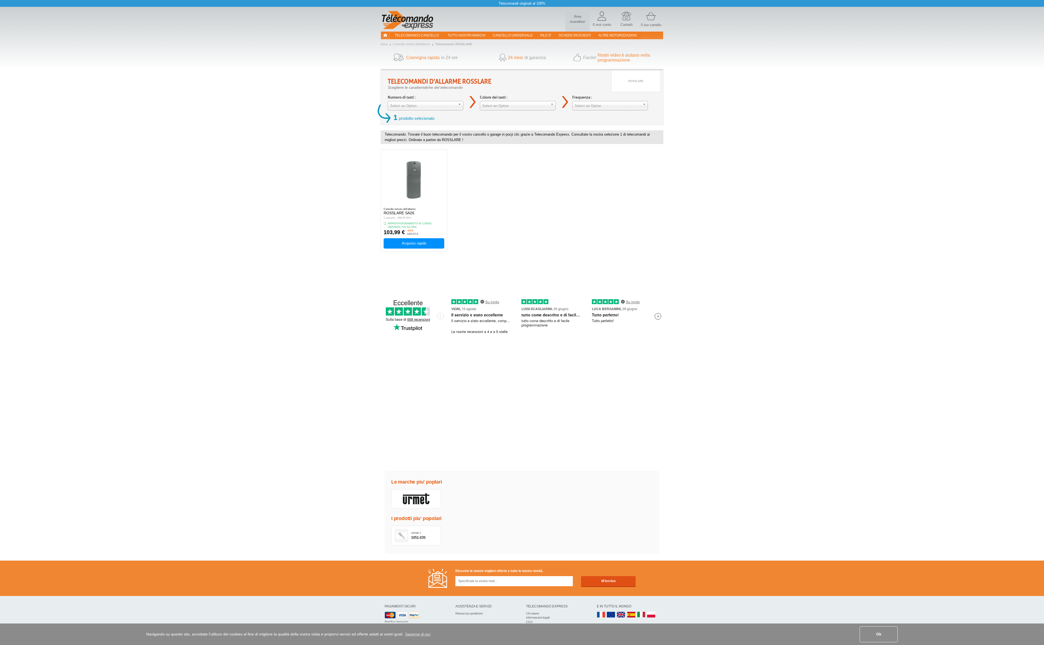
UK (621, 615)
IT (641, 615)
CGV (529, 621)
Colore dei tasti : (493, 97)
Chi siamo (532, 613)
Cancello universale (513, 35)
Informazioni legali (537, 617)
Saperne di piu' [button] (418, 634)
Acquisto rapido (414, 243)
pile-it (545, 35)
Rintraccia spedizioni (469, 613)
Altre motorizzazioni (617, 35)
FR (601, 615)
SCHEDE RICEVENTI (575, 35)
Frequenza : (582, 97)
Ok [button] (878, 634)
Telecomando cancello (417, 35)
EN (611, 615)
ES (631, 615)
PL (651, 615)
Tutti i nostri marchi (466, 35)
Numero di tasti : (401, 97)
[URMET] (416, 498)
